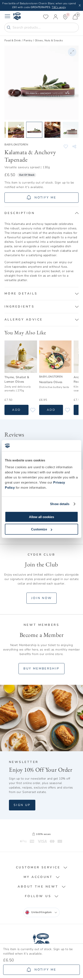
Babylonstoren (16, 144)
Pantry (28, 40)
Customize (39, 529)
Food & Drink (12, 40)
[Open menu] (7, 17)
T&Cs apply (59, 7)
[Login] (55, 17)
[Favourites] (45, 17)
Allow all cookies (41, 516)
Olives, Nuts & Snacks (49, 40)
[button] (41, 213)
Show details (59, 504)
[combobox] (41, 912)
